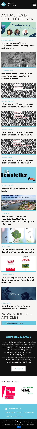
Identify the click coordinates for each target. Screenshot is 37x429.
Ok (19, 427)
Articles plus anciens (13, 323)
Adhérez (17, 369)
